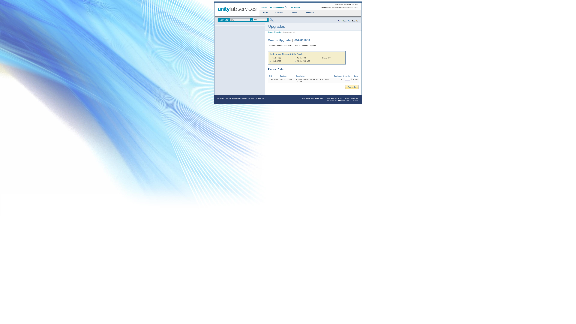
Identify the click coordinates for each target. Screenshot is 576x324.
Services (279, 13)
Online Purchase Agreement (312, 98)
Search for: (224, 20)
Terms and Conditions (334, 98)
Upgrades (278, 32)
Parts (265, 13)
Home (270, 32)
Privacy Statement (351, 98)
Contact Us (309, 13)
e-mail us (355, 101)
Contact (264, 7)
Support (294, 13)
